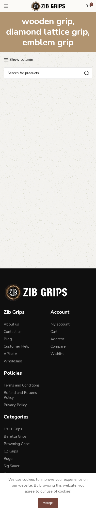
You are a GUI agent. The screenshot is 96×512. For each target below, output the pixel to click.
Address (57, 339)
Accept (48, 503)
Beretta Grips (15, 436)
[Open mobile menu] (6, 6)
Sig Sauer (11, 466)
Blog (8, 339)
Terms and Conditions (22, 385)
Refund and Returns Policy (20, 395)
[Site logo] (48, 5)
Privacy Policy (15, 405)
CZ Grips (11, 451)
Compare (58, 346)
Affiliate (10, 353)
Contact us (12, 331)
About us (11, 324)
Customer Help (17, 346)
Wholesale (13, 361)
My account (60, 324)
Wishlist (57, 353)
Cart (54, 331)
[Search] (86, 73)
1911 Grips (13, 429)
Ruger (9, 458)
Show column (21, 60)
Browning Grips (17, 443)
